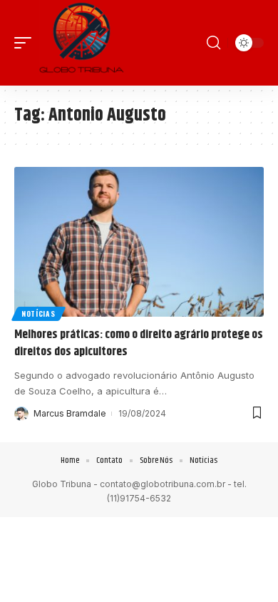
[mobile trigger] (26, 43)
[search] (213, 42)
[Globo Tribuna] (81, 43)
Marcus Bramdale (70, 413)
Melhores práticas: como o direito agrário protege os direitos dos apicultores (138, 343)
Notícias (38, 313)
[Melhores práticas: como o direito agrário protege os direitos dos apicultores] (139, 242)
